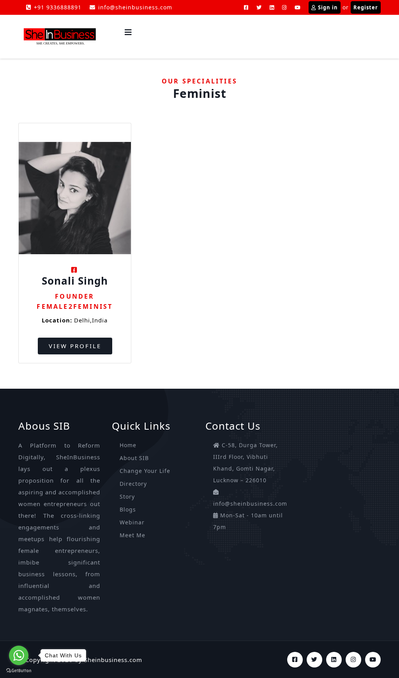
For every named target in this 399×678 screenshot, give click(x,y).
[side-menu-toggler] (128, 32)
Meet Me (132, 535)
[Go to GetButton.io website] (18, 670)
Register (365, 7)
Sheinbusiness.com (113, 660)
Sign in (328, 7)
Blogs (128, 509)
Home (128, 445)
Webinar (132, 522)
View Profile (75, 346)
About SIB (134, 458)
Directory (133, 483)
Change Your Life (145, 470)
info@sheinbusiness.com (135, 7)
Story (127, 496)
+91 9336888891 (57, 7)
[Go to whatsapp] (18, 655)
